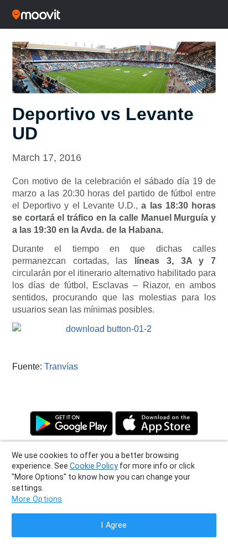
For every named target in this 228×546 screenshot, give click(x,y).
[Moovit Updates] (114, 14)
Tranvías (61, 366)
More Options (37, 499)
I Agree (114, 525)
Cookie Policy (94, 465)
